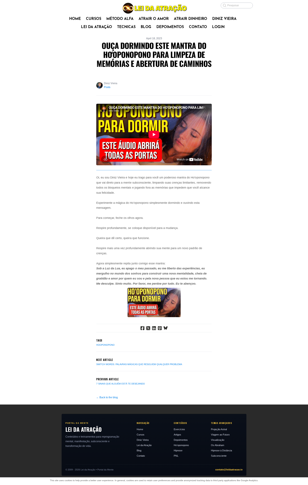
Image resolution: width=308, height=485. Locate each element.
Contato (141, 455)
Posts (107, 87)
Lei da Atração (144, 445)
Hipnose (178, 450)
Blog (139, 450)
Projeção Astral (219, 429)
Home (140, 429)
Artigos (177, 434)
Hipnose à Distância (221, 450)
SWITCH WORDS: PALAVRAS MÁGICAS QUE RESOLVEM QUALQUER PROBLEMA (139, 364)
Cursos (140, 434)
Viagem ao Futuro (220, 434)
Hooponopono (105, 345)
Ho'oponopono (181, 445)
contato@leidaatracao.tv (229, 469)
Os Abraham (217, 445)
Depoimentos (181, 440)
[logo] (154, 8)
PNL (176, 455)
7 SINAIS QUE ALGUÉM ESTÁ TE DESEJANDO (120, 383)
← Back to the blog (107, 397)
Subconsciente (219, 455)
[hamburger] (57, 5)
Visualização (217, 440)
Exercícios (179, 429)
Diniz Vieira (143, 440)
